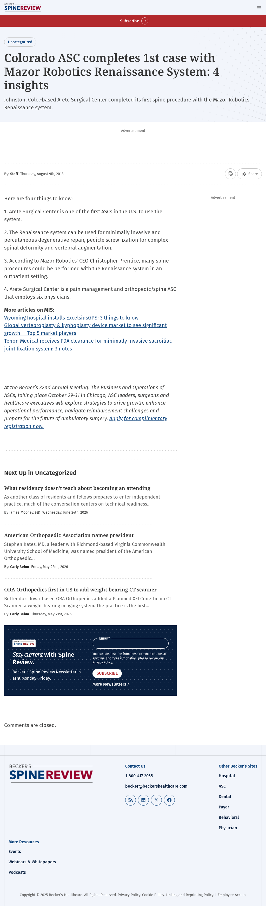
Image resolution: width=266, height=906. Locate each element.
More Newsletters (109, 684)
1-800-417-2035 (139, 775)
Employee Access (232, 895)
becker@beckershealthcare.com (156, 786)
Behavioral (229, 817)
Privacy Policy (102, 662)
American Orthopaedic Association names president (69, 535)
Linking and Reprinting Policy (189, 895)
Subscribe (129, 20)
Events (15, 851)
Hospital (227, 775)
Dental (225, 796)
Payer (224, 807)
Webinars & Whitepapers (32, 861)
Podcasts (17, 872)
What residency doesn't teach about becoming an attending (77, 488)
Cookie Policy (153, 895)
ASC (222, 786)
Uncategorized (20, 42)
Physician (228, 827)
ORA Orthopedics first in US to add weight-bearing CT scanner (80, 589)
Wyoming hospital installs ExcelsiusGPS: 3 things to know (71, 318)
